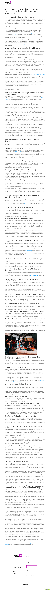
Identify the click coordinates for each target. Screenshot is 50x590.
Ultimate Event (15, 34)
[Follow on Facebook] (29, 575)
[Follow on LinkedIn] (27, 575)
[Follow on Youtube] (34, 575)
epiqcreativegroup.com (31, 560)
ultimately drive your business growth (19, 44)
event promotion (28, 250)
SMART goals (18, 151)
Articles (14, 573)
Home (14, 571)
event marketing (37, 230)
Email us (28, 562)
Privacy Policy (25, 584)
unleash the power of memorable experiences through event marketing (24, 33)
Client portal (31, 567)
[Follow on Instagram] (31, 575)
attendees (43, 103)
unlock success (27, 203)
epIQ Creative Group (19, 79)
